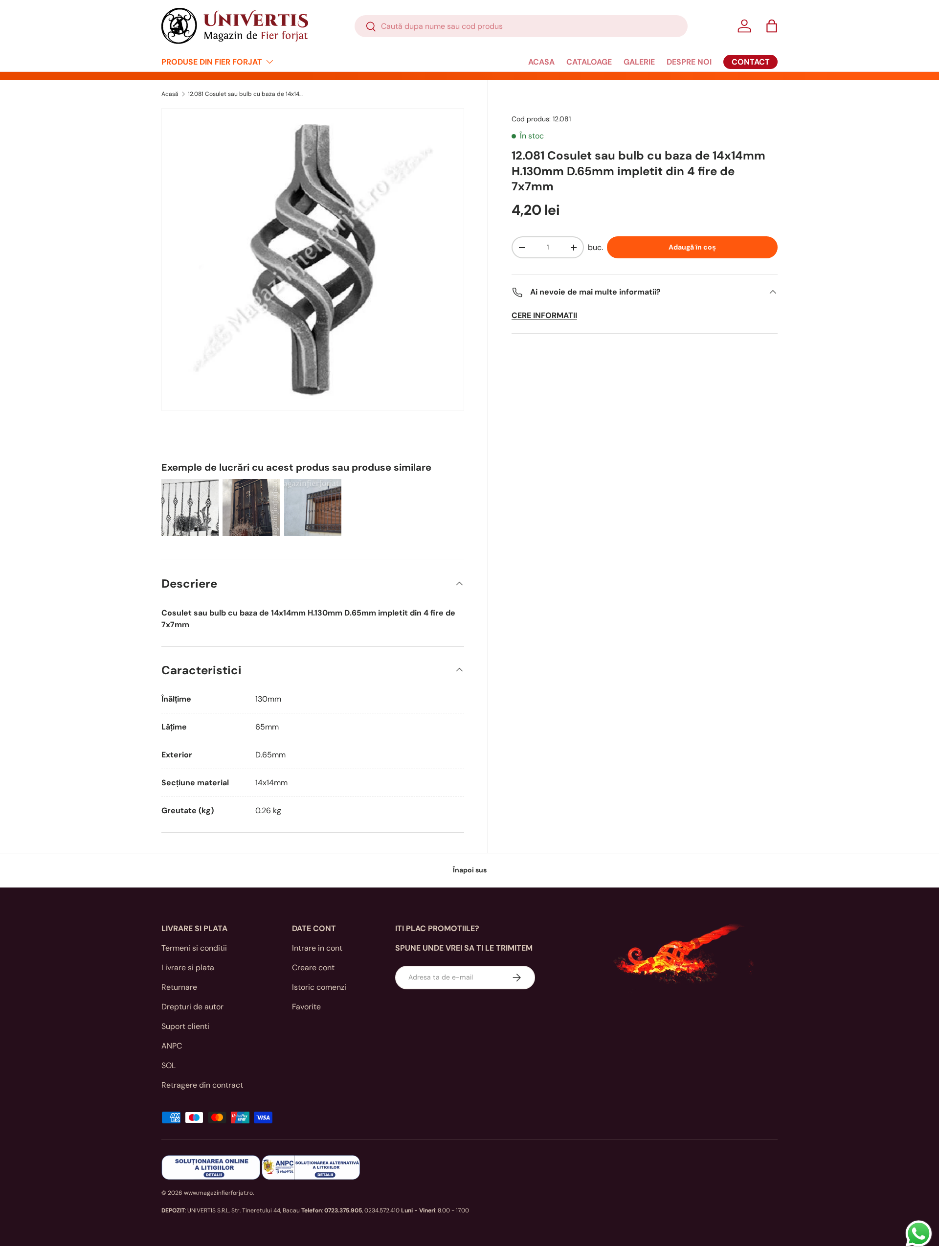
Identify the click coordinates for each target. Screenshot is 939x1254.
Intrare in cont (317, 948)
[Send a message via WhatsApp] (918, 1233)
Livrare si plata (187, 967)
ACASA (541, 62)
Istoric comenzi (319, 987)
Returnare (179, 987)
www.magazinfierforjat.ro (218, 1193)
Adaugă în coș (692, 247)
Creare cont (313, 967)
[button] (771, 26)
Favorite (306, 1007)
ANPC (171, 1046)
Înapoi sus (470, 870)
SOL (168, 1065)
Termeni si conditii (194, 948)
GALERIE (639, 62)
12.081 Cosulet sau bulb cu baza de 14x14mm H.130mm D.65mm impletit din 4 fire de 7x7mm (246, 94)
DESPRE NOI (689, 62)
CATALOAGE (589, 62)
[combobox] (521, 26)
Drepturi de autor (192, 1007)
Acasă (170, 94)
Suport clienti (185, 1026)
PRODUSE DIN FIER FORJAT (211, 62)
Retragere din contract (202, 1085)
